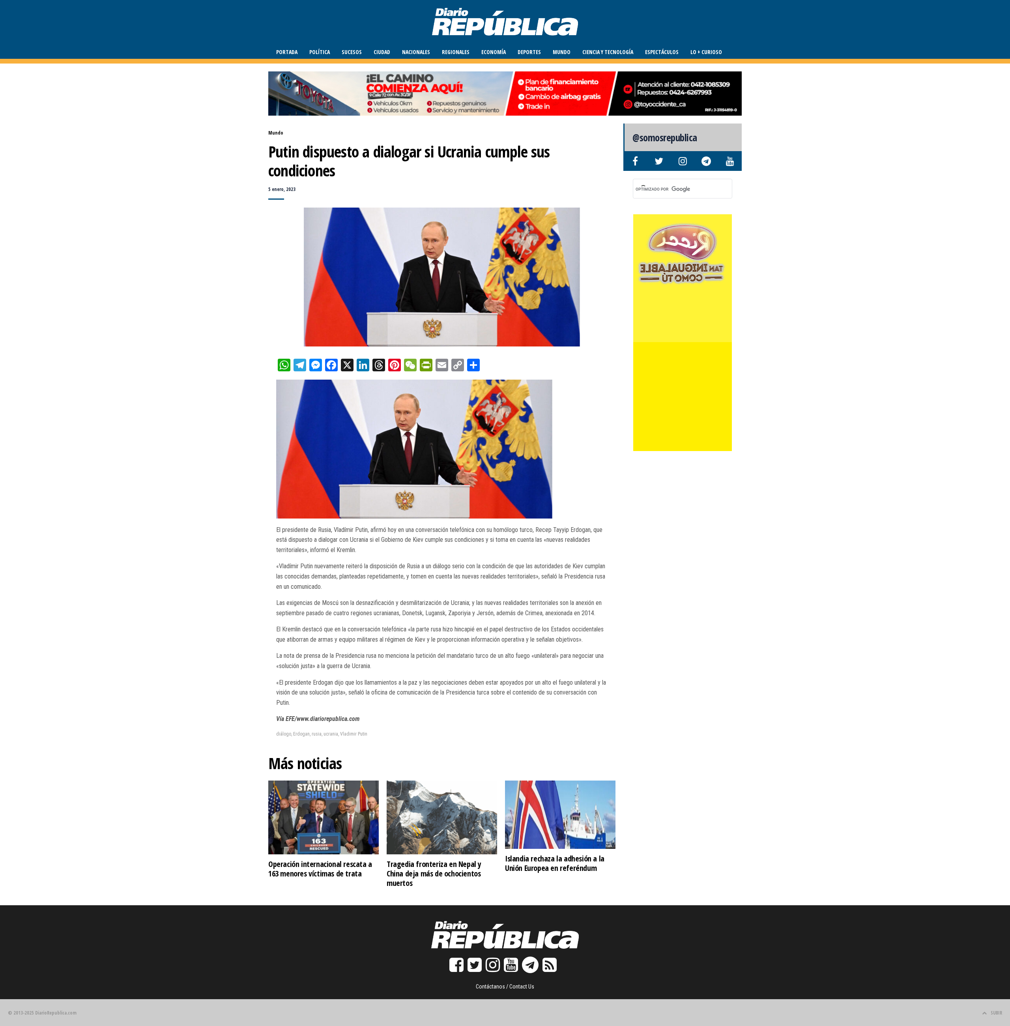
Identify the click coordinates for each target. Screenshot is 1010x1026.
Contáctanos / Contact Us (505, 986)
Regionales (455, 52)
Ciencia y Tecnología (607, 52)
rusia (317, 734)
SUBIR (996, 1012)
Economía (493, 52)
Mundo (561, 52)
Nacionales (416, 52)
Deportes (529, 52)
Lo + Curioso (706, 52)
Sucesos (352, 52)
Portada (286, 52)
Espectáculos (662, 52)
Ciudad (382, 52)
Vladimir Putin (353, 734)
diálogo (283, 734)
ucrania (331, 734)
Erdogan (301, 734)
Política (319, 52)
